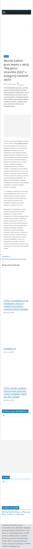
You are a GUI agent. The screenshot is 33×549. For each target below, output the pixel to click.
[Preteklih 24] (16, 318)
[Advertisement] (18, 126)
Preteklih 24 (10, 348)
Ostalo (6, 56)
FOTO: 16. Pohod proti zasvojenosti (14, 259)
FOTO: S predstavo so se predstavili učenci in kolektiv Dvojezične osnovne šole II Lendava (16, 305)
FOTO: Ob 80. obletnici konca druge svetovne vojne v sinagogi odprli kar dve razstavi (15, 392)
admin (15, 84)
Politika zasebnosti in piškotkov (12, 544)
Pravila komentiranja (19, 541)
